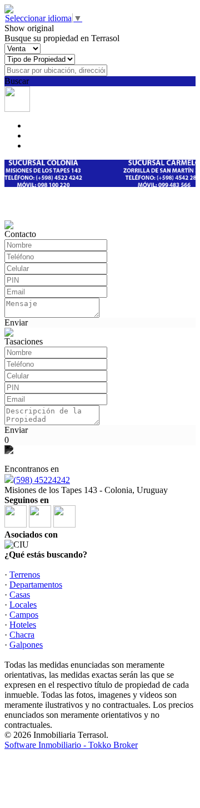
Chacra (21, 634)
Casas (19, 594)
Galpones (26, 644)
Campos (23, 614)
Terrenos (24, 574)
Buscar (16, 81)
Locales (23, 604)
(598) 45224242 (41, 480)
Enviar (16, 322)
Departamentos (35, 584)
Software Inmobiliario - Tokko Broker (71, 745)
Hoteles (22, 624)
